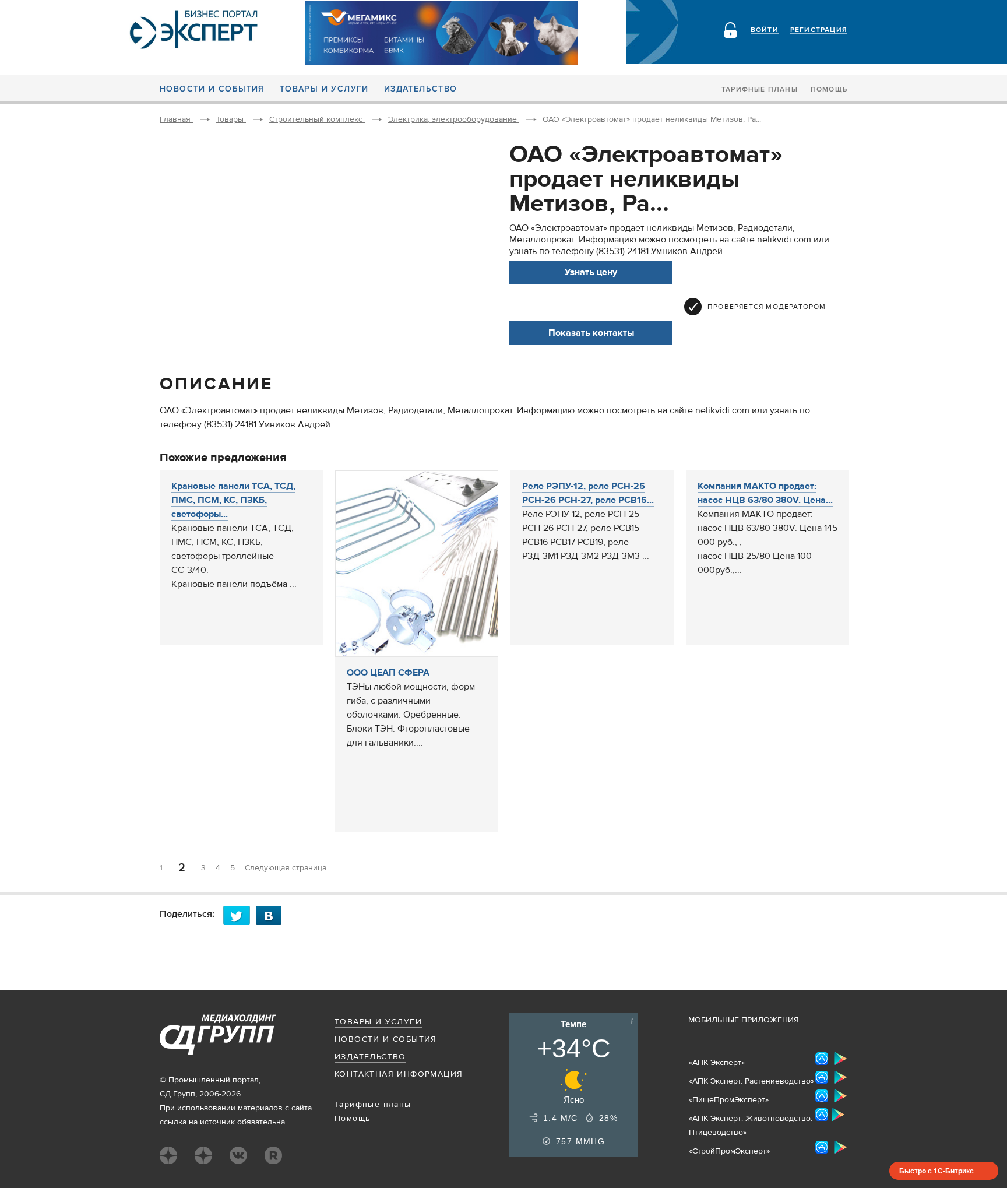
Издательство (420, 89)
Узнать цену (591, 272)
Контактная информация (399, 1074)
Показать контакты (591, 333)
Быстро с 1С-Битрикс (936, 1170)
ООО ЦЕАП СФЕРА (388, 673)
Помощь (829, 89)
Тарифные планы (759, 89)
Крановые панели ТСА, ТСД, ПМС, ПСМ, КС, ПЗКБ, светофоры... (233, 500)
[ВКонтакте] (272, 915)
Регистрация (818, 30)
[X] (239, 915)
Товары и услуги (324, 89)
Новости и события (212, 89)
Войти (765, 30)
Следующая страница (285, 868)
